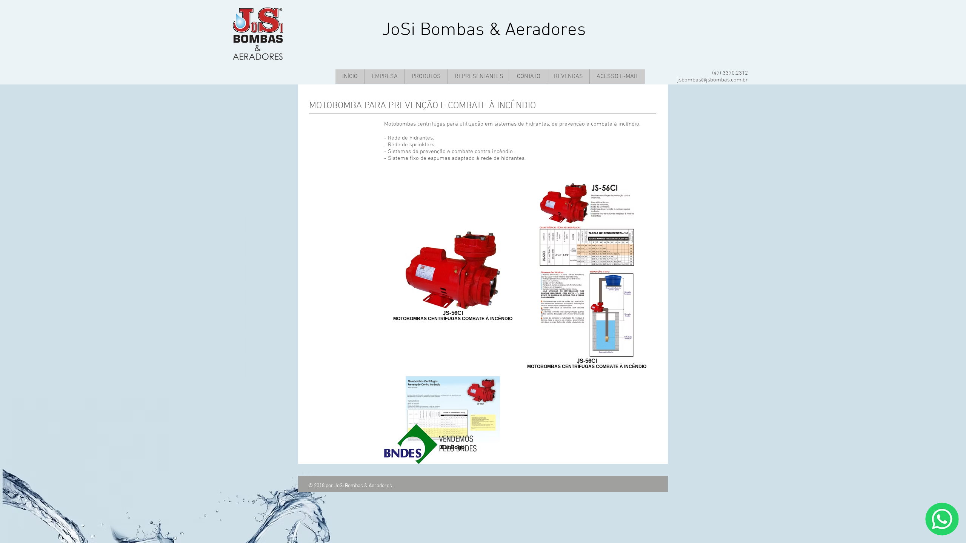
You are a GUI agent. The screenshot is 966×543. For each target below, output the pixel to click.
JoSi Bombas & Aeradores (484, 30)
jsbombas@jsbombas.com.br (712, 80)
